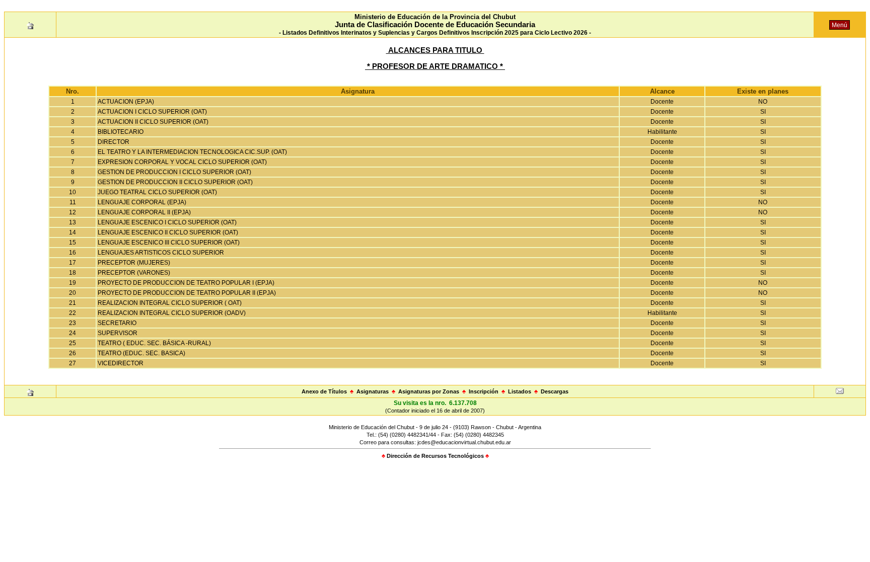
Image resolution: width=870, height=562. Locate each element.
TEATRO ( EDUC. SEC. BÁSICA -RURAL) (154, 343)
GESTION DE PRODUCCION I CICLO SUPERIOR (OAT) (174, 172)
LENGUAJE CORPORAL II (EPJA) (144, 212)
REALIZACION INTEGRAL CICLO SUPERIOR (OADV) (172, 312)
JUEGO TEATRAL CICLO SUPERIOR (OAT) (157, 192)
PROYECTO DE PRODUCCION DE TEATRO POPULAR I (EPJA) (186, 282)
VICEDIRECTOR (120, 363)
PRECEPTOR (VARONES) (134, 272)
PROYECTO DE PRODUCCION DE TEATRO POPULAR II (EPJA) (187, 292)
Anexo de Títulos (324, 391)
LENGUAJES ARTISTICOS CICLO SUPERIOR (161, 252)
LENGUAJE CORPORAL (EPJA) (142, 202)
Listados (519, 391)
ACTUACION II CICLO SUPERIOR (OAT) (153, 121)
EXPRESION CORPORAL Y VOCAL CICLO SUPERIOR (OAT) (182, 162)
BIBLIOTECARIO (120, 131)
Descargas (554, 391)
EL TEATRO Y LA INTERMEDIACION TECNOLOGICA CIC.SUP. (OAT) (192, 151)
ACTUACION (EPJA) (126, 101)
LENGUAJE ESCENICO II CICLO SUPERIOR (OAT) (168, 232)
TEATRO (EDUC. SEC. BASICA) (141, 353)
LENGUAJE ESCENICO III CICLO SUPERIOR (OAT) (169, 242)
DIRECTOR (113, 141)
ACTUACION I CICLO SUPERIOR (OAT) (152, 111)
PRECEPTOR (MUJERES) (134, 262)
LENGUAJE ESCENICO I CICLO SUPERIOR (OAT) (167, 222)
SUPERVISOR (117, 333)
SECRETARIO (117, 323)
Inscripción (483, 391)
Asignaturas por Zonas (428, 391)
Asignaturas (372, 391)
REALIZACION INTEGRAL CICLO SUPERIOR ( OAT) (170, 302)
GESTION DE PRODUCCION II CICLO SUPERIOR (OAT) (175, 182)
